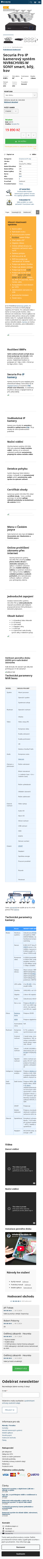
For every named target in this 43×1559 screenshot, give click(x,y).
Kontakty (5, 1428)
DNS (29, 275)
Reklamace (5, 1464)
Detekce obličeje (14, 83)
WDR (16, 1019)
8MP (20, 176)
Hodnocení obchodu (20, 1296)
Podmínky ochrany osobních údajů (13, 1461)
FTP (24, 275)
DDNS (14, 277)
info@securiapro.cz (11, 1526)
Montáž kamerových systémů (12, 1430)
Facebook (8, 1529)
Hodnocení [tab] (27, 212)
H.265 (29, 270)
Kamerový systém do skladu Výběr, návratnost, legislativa (20, 1513)
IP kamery (15, 376)
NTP (19, 277)
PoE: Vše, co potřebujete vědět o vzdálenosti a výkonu (19, 1495)
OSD (35, 1081)
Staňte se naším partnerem (11, 1457)
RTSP (25, 1052)
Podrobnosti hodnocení (12, 50)
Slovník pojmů (7, 1435)
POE (29, 386)
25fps (34, 974)
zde (28, 1542)
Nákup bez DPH (7, 1454)
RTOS (34, 933)
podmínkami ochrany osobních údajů (18, 1402)
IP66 (27, 427)
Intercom (21, 759)
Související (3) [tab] (16, 212)
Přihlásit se (9, 1410)
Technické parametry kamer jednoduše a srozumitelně (17, 1507)
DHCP (20, 275)
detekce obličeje (35, 1071)
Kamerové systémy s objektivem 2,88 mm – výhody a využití (18, 1489)
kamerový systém (22, 306)
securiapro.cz (9, 1531)
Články (4, 1440)
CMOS (25, 947)
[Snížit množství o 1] (23, 135)
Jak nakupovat (7, 1452)
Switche (16, 910)
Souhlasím (20, 1554)
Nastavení (20, 1547)
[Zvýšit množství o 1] (33, 135)
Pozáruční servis (7, 1466)
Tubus (21, 184)
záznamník (13, 908)
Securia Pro (15, 124)
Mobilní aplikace (7, 1433)
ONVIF (20, 846)
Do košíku (22, 141)
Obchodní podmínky (9, 1459)
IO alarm (27, 1085)
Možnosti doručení (11, 102)
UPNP (24, 277)
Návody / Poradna (8, 1425)
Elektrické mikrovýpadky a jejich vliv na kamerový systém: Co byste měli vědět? (17, 1501)
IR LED (29, 984)
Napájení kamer (12, 386)
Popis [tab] (7, 212)
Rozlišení (5, 76)
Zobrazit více (21, 1368)
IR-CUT (32, 1003)
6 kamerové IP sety (25, 159)
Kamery (24, 322)
